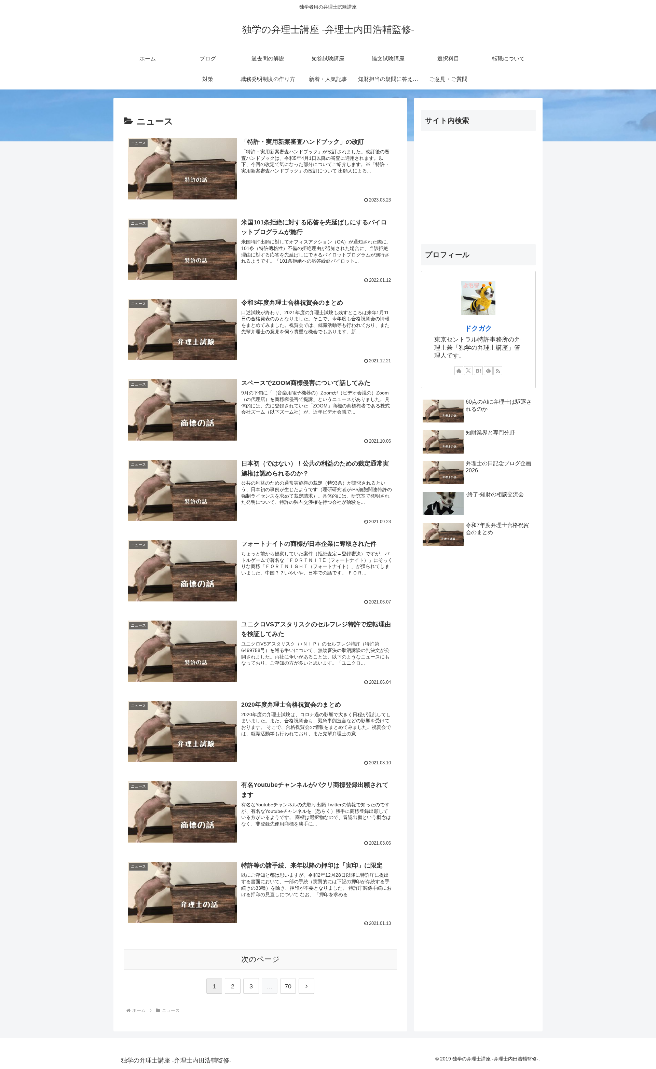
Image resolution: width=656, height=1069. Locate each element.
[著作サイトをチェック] (458, 370)
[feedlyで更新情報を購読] (488, 370)
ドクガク (478, 328)
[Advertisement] (478, 187)
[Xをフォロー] (468, 370)
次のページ (260, 959)
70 (288, 986)
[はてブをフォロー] (478, 370)
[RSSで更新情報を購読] (497, 370)
